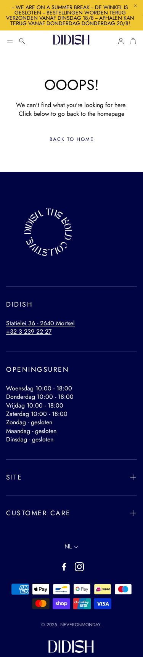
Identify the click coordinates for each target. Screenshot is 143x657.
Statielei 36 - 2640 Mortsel (40, 323)
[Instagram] (79, 566)
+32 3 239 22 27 (28, 331)
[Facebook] (64, 566)
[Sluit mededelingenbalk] (135, 5)
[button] (10, 41)
